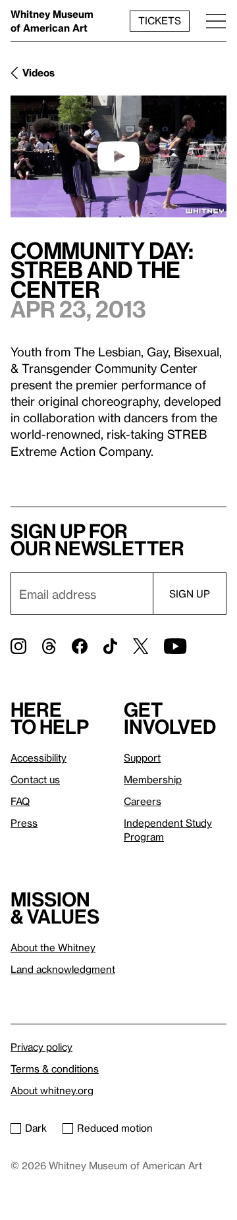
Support (142, 757)
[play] (118, 156)
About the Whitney (53, 947)
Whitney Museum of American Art (52, 21)
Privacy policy (41, 1047)
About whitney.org (52, 1090)
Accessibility (38, 757)
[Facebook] (79, 646)
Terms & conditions (55, 1068)
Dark (36, 1128)
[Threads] (49, 646)
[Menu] (216, 21)
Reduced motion (115, 1128)
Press (24, 823)
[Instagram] (18, 646)
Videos (38, 72)
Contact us (35, 779)
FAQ (20, 801)
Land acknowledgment (63, 969)
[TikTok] (110, 646)
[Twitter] (140, 646)
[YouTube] (175, 646)
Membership (153, 779)
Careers (142, 801)
